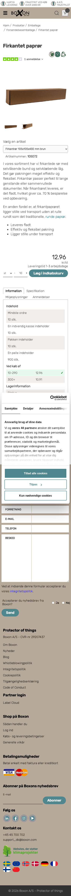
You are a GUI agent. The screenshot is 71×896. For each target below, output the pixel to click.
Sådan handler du (15, 724)
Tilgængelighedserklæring (21, 681)
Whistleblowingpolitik (17, 663)
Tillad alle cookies (35, 473)
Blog (6, 657)
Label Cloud (11, 702)
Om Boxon (10, 645)
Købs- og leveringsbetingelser (23, 736)
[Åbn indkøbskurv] (65, 13)
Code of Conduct (14, 687)
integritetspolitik (21, 591)
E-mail (9, 519)
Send (10, 613)
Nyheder (9, 651)
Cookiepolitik (12, 675)
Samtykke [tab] (10, 408)
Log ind (8, 730)
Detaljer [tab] (28, 408)
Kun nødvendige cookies (35, 495)
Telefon (10, 528)
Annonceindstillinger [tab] (53, 408)
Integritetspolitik (14, 669)
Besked (10, 538)
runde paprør (55, 217)
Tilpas (33, 484)
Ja (57, 602)
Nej (68, 602)
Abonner (54, 800)
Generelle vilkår (14, 742)
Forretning (13, 509)
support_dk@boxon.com (20, 840)
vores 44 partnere (24, 428)
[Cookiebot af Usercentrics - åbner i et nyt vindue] (50, 397)
